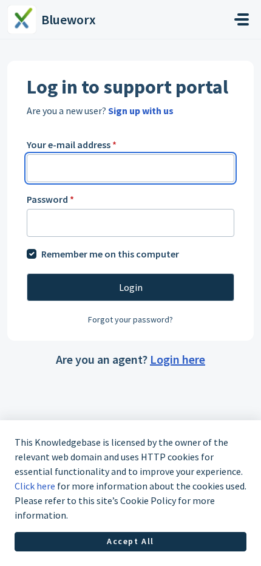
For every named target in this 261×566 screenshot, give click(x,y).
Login (131, 287)
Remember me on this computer (110, 254)
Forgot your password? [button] (130, 319)
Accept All (130, 541)
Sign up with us (141, 110)
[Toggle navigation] (241, 19)
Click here (35, 486)
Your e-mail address (72, 144)
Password (50, 199)
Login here (177, 359)
